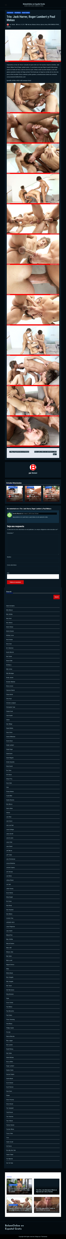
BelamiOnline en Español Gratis (34, 4)
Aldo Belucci (9, 610)
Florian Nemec (10, 791)
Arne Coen (9, 644)
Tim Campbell (9, 1108)
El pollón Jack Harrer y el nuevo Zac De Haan (32, 492)
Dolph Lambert (10, 745)
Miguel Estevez (10, 964)
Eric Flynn (8, 770)
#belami (34, 24)
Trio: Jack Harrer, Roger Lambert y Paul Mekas (31, 18)
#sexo (46, 24)
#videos (9, 26)
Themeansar (44, 1236)
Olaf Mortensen (10, 990)
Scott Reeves (9, 1087)
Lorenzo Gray (9, 918)
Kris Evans (9, 901)
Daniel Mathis (9, 728)
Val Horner (9, 1146)
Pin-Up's (8, 1032)
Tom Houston (9, 1116)
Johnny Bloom (10, 880)
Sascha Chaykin (10, 1074)
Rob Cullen (9, 1053)
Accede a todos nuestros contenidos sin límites (33, 5)
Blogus (37, 1236)
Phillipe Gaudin (10, 1028)
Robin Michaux (10, 1057)
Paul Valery (9, 1015)
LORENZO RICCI (10, 922)
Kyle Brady (9, 905)
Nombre (9, 557)
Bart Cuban (9, 656)
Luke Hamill (9, 931)
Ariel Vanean (9, 639)
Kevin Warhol (9, 893)
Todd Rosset (9, 1112)
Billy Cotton (9, 669)
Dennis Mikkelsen (10, 736)
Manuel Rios (9, 935)
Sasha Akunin (9, 1078)
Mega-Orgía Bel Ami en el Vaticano (19, 452)
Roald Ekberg (9, 1049)
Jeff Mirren (9, 850)
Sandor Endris (9, 1070)
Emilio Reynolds (10, 762)
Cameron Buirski (10, 690)
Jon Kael (8, 884)
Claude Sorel (9, 711)
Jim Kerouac (9, 871)
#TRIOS (57, 24)
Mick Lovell (9, 960)
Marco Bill (8, 947)
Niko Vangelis (9, 981)
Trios (7, 1137)
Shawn (8, 1095)
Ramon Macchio (13, 487)
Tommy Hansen (10, 1125)
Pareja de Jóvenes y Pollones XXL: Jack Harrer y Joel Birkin (51, 492)
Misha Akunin (9, 973)
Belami (13, 24)
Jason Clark (9, 842)
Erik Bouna (9, 774)
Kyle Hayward (9, 909)
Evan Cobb (9, 783)
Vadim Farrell (9, 1142)
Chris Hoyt (9, 698)
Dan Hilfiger (9, 724)
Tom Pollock (9, 1121)
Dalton (8, 720)
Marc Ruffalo (9, 939)
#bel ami (29, 24)
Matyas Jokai (9, 952)
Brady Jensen (9, 677)
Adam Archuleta (10, 606)
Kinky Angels (9, 897)
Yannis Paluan (9, 1154)
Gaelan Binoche (10, 800)
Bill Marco (8, 665)
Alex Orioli (8, 618)
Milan (7, 969)
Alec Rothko (9, 614)
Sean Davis (9, 1091)
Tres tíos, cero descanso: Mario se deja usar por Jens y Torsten (46, 1190)
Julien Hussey (9, 888)
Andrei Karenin (10, 631)
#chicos (38, 24)
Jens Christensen (10, 859)
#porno (42, 24)
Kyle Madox (9, 914)
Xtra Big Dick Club (11, 1150)
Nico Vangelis (9, 977)
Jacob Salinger (10, 829)
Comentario (10, 533)
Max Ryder (9, 956)
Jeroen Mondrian (10, 863)
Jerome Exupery (10, 867)
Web (8, 573)
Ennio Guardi (9, 766)
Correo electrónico (11, 565)
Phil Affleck (9, 1023)
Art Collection (9, 648)
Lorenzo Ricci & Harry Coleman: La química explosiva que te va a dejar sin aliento (19, 1189)
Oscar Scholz (9, 1002)
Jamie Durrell (9, 833)
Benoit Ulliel (9, 660)
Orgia (7, 998)
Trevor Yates (9, 1133)
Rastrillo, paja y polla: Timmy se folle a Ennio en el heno (45, 1209)
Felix (7, 787)
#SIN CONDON (51, 24)
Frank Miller (9, 796)
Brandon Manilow (10, 682)
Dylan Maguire (10, 758)
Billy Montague (10, 673)
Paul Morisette (10, 1011)
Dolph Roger (9, 749)
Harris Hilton (9, 808)
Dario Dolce (9, 732)
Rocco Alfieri (9, 1061)
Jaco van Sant (10, 825)
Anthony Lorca (10, 635)
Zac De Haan (30, 487)
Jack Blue (8, 817)
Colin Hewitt (9, 715)
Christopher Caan (10, 707)
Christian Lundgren (11, 703)
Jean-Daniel (9, 846)
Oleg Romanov (10, 994)
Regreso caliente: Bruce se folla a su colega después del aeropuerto (19, 1209)
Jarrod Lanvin (9, 838)
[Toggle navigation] (6, 4)
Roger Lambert (25, 12)
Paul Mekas (17, 12)
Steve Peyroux (10, 1099)
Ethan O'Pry (9, 779)
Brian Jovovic (9, 686)
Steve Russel (9, 1104)
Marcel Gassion (10, 943)
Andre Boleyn (9, 627)
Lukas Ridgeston (10, 926)
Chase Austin (9, 694)
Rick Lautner (9, 1045)
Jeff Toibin (9, 855)
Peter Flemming (10, 1019)
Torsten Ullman (10, 1129)
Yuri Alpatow (9, 1159)
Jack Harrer (10, 12)
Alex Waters (9, 622)
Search (9, 592)
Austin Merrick (10, 652)
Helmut (8, 812)
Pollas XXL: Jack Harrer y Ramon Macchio (13, 492)
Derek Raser (9, 741)
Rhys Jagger (9, 1040)
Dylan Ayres (9, 753)
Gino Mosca (9, 804)
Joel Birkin (48, 487)
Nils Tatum (9, 985)
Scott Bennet (9, 1083)
